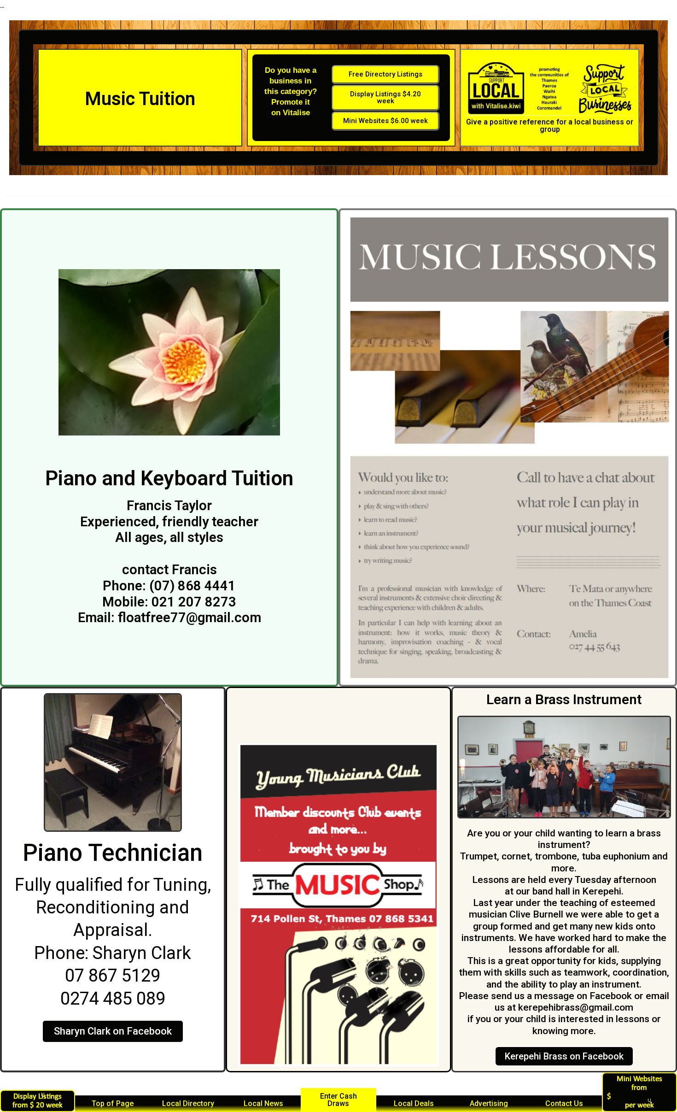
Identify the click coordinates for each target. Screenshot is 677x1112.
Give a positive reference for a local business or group (549, 126)
